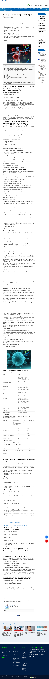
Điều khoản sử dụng (33, 676)
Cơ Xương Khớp (16, 665)
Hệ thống (5, 10)
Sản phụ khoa (15, 650)
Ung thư (40, 46)
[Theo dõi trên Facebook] (2, 0)
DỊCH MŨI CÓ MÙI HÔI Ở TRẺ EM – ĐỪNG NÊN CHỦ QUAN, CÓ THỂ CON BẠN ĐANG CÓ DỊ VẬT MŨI (43, 80)
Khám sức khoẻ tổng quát (24, 661)
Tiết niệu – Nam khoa (16, 657)
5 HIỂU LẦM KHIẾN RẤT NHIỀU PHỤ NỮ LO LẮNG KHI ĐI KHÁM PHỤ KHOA (43, 61)
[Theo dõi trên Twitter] (3, 0)
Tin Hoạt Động (41, 23)
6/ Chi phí (7, 75)
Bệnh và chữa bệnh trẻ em (41, 35)
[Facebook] (4, 610)
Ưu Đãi (40, 26)
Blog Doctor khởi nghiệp (42, 29)
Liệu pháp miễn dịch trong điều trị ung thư (12, 67)
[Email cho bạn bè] (19, 615)
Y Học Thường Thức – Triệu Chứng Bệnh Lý (42, 17)
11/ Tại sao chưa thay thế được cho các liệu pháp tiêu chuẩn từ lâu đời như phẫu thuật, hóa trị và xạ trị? (19, 83)
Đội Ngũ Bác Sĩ (4, 654)
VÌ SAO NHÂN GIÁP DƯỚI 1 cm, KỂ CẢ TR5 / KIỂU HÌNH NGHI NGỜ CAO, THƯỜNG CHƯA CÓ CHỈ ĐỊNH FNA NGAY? (18, 634)
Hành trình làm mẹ (42, 32)
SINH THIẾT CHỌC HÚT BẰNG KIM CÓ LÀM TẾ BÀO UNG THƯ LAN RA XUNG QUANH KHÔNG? (42, 634)
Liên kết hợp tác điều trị (24, 671)
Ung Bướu (15, 654)
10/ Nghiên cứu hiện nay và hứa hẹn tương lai (14, 81)
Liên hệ (10, 10)
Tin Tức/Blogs (32, 8)
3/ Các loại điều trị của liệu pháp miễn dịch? (13, 71)
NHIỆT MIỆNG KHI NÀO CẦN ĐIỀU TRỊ (30, 633)
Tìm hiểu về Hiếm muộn (41, 40)
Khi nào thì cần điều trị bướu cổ (9, 524)
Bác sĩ (40, 45)
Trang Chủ (4, 8)
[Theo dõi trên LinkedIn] (5, 0)
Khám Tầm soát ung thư (24, 668)
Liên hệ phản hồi (45, 0)
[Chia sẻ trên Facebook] (18, 615)
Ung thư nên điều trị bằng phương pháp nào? (12, 521)
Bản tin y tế (4, 13)
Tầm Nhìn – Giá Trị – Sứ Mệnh (6, 652)
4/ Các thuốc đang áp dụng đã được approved (14, 73)
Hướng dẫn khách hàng (18, 0)
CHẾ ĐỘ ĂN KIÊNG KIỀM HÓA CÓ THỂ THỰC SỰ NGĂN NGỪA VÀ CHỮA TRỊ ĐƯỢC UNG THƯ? (43, 55)
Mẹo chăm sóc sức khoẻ (42, 43)
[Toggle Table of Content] (33, 66)
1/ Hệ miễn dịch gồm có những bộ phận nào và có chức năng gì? (16, 68)
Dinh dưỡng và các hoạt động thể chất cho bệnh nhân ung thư (15, 525)
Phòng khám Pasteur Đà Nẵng (6, 660)
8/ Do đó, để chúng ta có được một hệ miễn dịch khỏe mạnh (16, 77)
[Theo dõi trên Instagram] (30, 656)
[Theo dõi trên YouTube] (6, 0)
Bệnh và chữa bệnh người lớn (42, 37)
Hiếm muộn (15, 651)
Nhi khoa (14, 653)
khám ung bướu (18, 590)
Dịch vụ (25, 8)
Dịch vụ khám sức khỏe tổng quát (24, 654)
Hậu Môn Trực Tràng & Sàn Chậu (16, 662)
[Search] (46, 9)
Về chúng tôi (11, 8)
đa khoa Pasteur (28, 23)
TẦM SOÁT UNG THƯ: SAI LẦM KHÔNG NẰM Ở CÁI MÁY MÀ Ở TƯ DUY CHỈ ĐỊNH (43, 68)
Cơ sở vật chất (4, 655)
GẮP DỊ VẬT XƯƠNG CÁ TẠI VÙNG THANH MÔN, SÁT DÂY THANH (43, 74)
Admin (14, 17)
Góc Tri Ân (39, 8)
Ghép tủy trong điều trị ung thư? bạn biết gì (12, 522)
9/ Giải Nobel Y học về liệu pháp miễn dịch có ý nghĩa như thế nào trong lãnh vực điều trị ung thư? (19, 79)
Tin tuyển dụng (42, 25)
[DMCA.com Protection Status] (33, 677)
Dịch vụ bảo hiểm (24, 650)
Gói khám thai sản (24, 658)
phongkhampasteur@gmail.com (35, 5)
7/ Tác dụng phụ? (8, 76)
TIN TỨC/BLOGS (42, 20)
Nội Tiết (14, 666)
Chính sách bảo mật (40, 676)
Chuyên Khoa (19, 8)
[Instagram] (5, 610)
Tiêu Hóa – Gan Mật (16, 659)
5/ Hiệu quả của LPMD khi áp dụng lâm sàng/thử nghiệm (16, 74)
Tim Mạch (15, 663)
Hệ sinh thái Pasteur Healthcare (24, 664)
